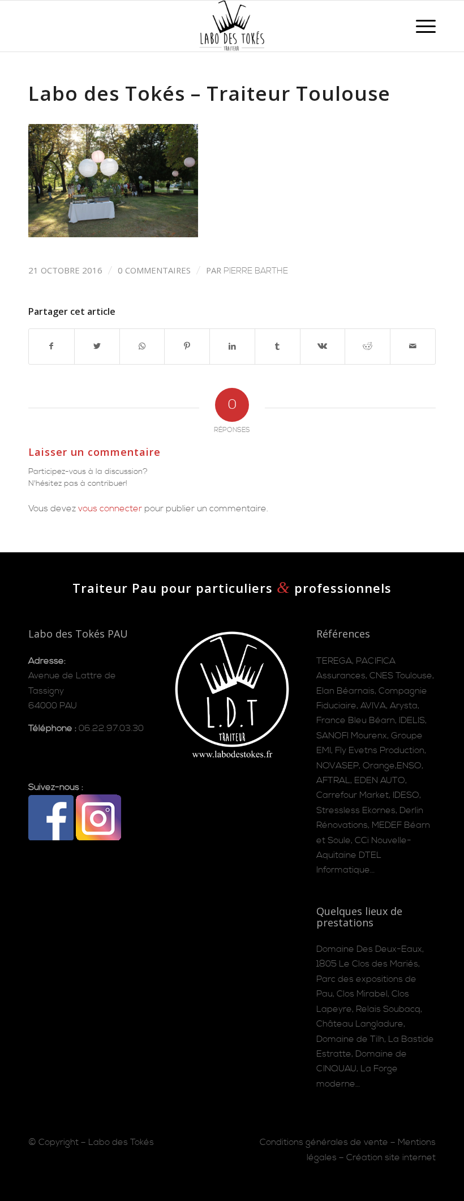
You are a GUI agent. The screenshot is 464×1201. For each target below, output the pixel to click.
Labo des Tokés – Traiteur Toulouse (209, 93)
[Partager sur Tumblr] (277, 346)
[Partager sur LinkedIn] (232, 346)
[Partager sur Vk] (322, 346)
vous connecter (110, 508)
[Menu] (420, 26)
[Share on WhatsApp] (142, 346)
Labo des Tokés (121, 1142)
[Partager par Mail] (412, 346)
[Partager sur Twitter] (97, 346)
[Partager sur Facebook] (51, 346)
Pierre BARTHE (256, 271)
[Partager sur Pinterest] (187, 346)
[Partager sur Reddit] (367, 346)
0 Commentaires (154, 270)
